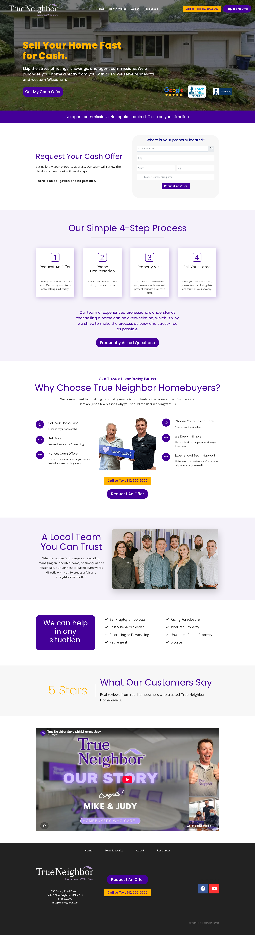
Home (101, 8)
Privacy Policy (195, 922)
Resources (151, 8)
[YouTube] (214, 889)
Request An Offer (237, 9)
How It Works (118, 8)
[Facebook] (203, 889)
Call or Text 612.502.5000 (202, 9)
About (135, 8)
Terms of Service (211, 922)
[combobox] (140, 177)
